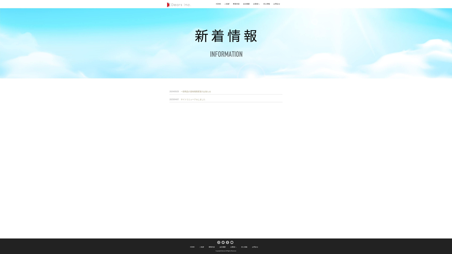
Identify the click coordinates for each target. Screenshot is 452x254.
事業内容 (236, 4)
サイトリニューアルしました (187, 99)
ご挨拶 (226, 4)
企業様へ (256, 4)
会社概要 (246, 4)
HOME (218, 4)
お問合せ (276, 4)
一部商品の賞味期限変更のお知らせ (190, 92)
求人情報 (266, 4)
